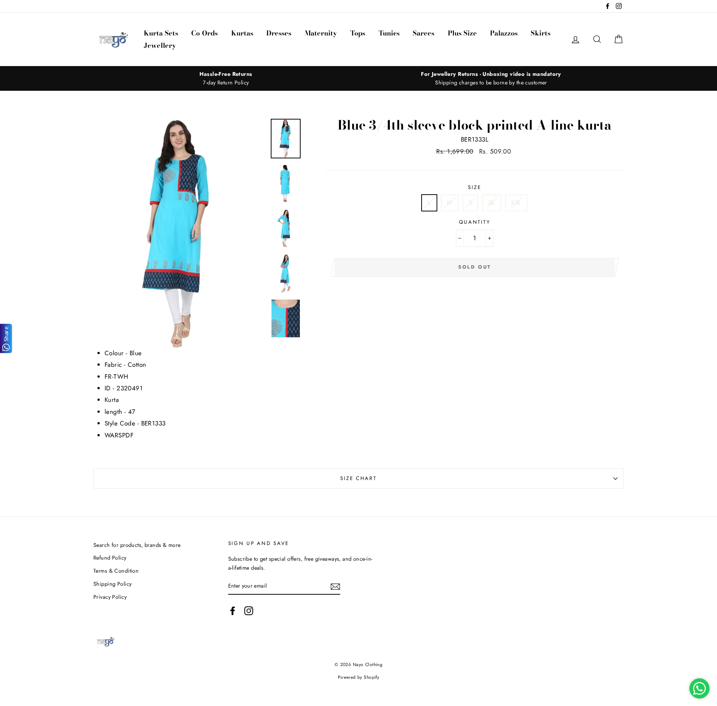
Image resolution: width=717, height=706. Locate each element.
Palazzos (504, 33)
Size (474, 187)
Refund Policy (110, 557)
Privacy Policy (110, 597)
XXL (516, 202)
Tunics (389, 33)
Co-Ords (204, 33)
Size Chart (358, 478)
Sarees (423, 33)
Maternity (321, 33)
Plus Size (462, 33)
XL (491, 202)
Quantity (475, 222)
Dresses (278, 33)
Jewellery (160, 45)
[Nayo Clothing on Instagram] (248, 610)
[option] (225, 78)
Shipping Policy (112, 584)
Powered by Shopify (358, 677)
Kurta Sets (161, 33)
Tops (357, 33)
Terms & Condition (116, 571)
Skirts (540, 33)
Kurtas (242, 33)
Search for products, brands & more (136, 545)
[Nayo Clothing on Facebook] (232, 610)
